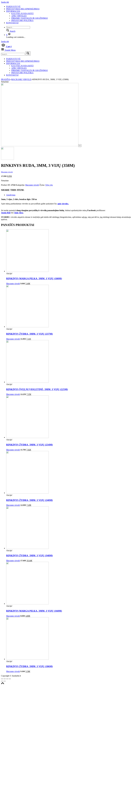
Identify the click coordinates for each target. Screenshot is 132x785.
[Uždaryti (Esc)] (2, 678)
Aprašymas (10, 195)
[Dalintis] (5, 678)
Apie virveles (19, 16)
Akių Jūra (18, 213)
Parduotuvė (13, 6)
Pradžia (5, 79)
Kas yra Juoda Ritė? (22, 13)
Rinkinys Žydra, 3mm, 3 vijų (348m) (29, 555)
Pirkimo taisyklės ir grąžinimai (29, 18)
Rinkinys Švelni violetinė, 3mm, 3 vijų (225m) (37, 389)
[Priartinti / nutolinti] (10, 678)
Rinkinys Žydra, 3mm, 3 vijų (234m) (29, 444)
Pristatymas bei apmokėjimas (22, 9)
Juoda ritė (5, 2)
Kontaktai (12, 23)
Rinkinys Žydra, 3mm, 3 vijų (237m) (29, 334)
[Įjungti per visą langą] (7, 678)
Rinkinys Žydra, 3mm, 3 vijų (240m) (29, 500)
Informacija (13, 11)
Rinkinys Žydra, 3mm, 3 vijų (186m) (29, 666)
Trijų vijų (49, 185)
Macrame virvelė (21, 79)
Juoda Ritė (6, 213)
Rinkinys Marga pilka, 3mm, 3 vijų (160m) (34, 611)
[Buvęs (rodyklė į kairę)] (2, 681)
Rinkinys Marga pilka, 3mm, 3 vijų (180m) (34, 278)
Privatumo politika (22, 20)
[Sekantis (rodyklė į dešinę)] (5, 681)
